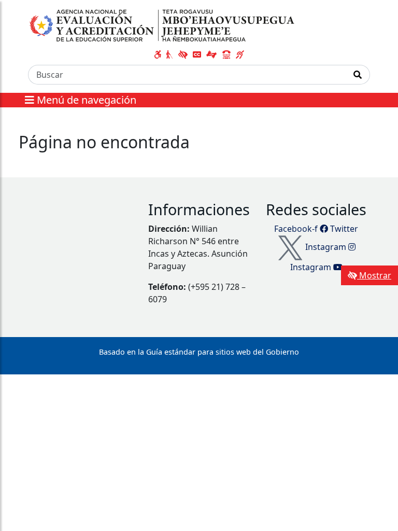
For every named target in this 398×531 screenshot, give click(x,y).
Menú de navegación (85, 100)
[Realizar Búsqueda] (358, 75)
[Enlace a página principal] (163, 25)
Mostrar (374, 275)
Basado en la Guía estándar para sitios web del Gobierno (199, 352)
